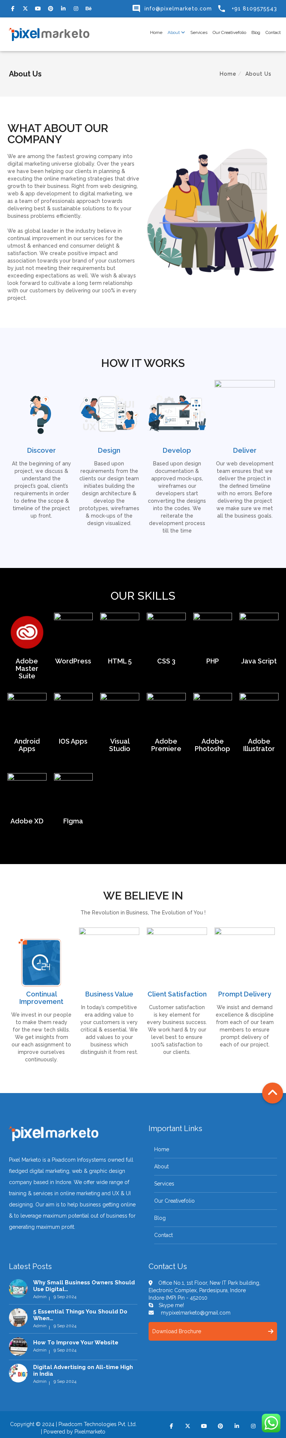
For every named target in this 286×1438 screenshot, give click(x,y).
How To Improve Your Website (75, 1342)
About (174, 32)
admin (40, 1296)
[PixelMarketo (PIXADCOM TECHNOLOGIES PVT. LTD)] (49, 34)
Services (198, 32)
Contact (273, 32)
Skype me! (171, 1305)
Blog (255, 32)
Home (156, 32)
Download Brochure (176, 1331)
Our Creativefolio (229, 32)
